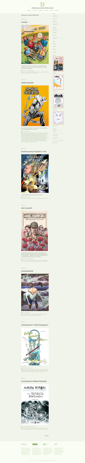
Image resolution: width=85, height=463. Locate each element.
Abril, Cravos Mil (26, 208)
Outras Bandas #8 (27, 271)
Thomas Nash (26, 141)
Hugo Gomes (37, 135)
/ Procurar (51, 10)
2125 (53, 125)
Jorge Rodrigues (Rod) (45, 260)
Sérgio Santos (33, 371)
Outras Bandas (23, 315)
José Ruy (32, 429)
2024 (22, 198)
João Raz (41, 369)
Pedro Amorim (26, 139)
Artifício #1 (54, 90)
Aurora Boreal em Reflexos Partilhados (34, 381)
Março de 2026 (54, 91)
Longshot (36, 198)
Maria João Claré (30, 261)
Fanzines (23, 312)
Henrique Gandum (36, 369)
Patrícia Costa (38, 261)
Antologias (26, 70)
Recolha (29, 131)
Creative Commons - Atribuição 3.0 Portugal (44, 460)
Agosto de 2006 (55, 38)
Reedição (35, 426)
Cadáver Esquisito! (27, 83)
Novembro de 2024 (55, 135)
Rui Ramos (38, 140)
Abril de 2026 (54, 43)
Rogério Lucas (27, 140)
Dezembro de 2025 (55, 126)
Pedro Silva (39, 139)
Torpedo (54, 42)
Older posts (46, 435)
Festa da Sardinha (55, 51)
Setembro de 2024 (55, 142)
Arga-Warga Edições (26, 428)
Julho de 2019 (54, 46)
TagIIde (46, 261)
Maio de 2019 (54, 49)
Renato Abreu (41, 429)
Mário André (34, 261)
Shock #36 (54, 108)
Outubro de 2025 (23, 19)
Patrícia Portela (32, 315)
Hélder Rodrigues (28, 135)
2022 (22, 314)
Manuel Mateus (31, 137)
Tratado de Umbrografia (56, 23)
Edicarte (33, 198)
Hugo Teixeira (45, 135)
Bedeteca (56, 10)
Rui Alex (35, 140)
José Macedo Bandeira (24, 261)
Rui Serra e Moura (28, 371)
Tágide (40, 315)
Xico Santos (31, 141)
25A (24, 260)
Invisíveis (24, 22)
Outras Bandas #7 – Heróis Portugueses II (34, 325)
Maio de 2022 (23, 378)
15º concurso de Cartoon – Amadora (57, 37)
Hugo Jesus (41, 135)
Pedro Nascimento (35, 139)
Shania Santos (37, 371)
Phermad (43, 139)
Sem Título (54, 34)
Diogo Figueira (30, 198)
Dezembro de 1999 (55, 16)
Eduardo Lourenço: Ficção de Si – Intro (33, 151)
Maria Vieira (44, 137)
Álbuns (23, 70)
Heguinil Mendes (23, 135)
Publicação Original (30, 70)
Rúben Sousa (31, 140)
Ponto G (54, 48)
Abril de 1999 (54, 35)
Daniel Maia (25, 198)
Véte (28, 141)
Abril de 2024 (23, 205)
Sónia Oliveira (42, 140)
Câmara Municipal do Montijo (34, 260)
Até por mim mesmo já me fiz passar (57, 130)
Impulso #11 (54, 72)
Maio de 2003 (54, 32)
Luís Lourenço (26, 137)
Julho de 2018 (54, 52)
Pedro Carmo (30, 139)
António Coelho (28, 260)
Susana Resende (46, 198)
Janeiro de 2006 (55, 24)
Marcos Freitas (35, 137)
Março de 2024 (54, 21)
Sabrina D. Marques (40, 198)
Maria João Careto (40, 137)
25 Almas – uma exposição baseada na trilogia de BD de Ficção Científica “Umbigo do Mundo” (58, 141)
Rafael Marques (23, 371)
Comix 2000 (54, 15)
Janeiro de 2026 (55, 109)
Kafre (34, 429)
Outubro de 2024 (23, 148)
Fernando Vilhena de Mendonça (38, 428)
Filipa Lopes (32, 369)
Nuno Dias (37, 370)
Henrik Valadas (33, 135)
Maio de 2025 (54, 131)
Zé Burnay (35, 141)
